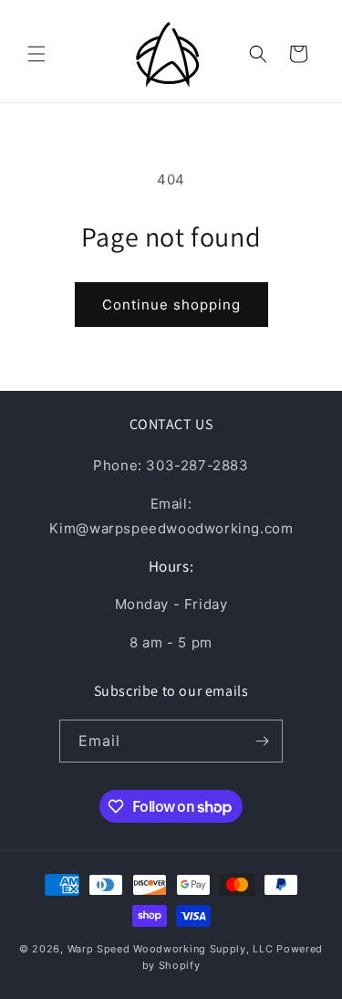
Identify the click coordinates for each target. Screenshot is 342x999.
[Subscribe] (262, 741)
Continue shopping (171, 304)
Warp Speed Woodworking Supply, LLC (170, 948)
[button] (36, 54)
